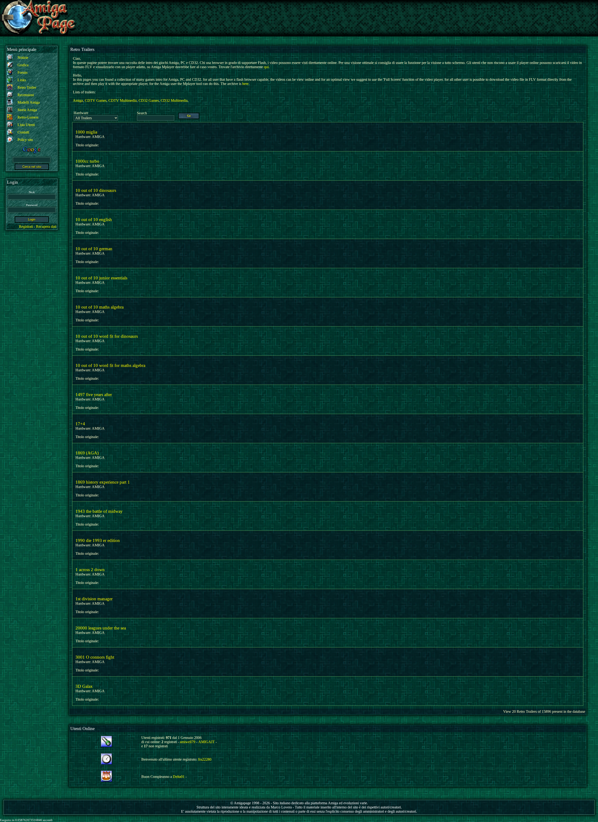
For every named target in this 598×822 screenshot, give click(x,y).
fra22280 (204, 759)
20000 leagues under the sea (100, 627)
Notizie (23, 58)
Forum (22, 72)
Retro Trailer (27, 87)
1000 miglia (86, 132)
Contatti (23, 132)
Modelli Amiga (29, 102)
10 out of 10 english (93, 219)
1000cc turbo (87, 161)
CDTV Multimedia (122, 100)
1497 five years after (93, 394)
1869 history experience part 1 (102, 482)
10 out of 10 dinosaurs (95, 190)
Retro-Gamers (28, 117)
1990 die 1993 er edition (97, 540)
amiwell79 (187, 742)
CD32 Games (149, 100)
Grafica (23, 65)
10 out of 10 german (93, 248)
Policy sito (25, 140)
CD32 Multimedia (174, 100)
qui (266, 67)
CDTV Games (96, 100)
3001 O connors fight (94, 657)
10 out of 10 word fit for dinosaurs (106, 336)
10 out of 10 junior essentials (101, 277)
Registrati (26, 226)
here (245, 84)
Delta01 (179, 777)
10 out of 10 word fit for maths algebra (110, 365)
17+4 (80, 423)
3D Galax (84, 686)
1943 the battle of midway (99, 511)
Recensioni (26, 95)
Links (22, 80)
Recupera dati (46, 226)
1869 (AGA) (87, 452)
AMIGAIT (206, 742)
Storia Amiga (27, 110)
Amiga (78, 100)
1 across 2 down (90, 569)
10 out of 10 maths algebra (99, 307)
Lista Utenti (26, 125)
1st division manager (94, 598)
